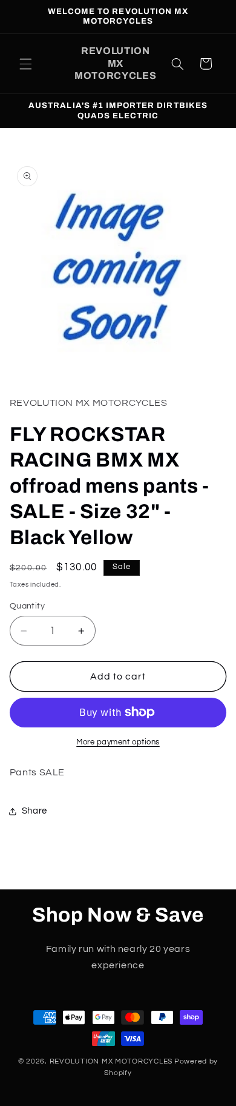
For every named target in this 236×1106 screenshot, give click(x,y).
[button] (25, 64)
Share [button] (34, 810)
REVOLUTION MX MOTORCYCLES (111, 1061)
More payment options (118, 742)
